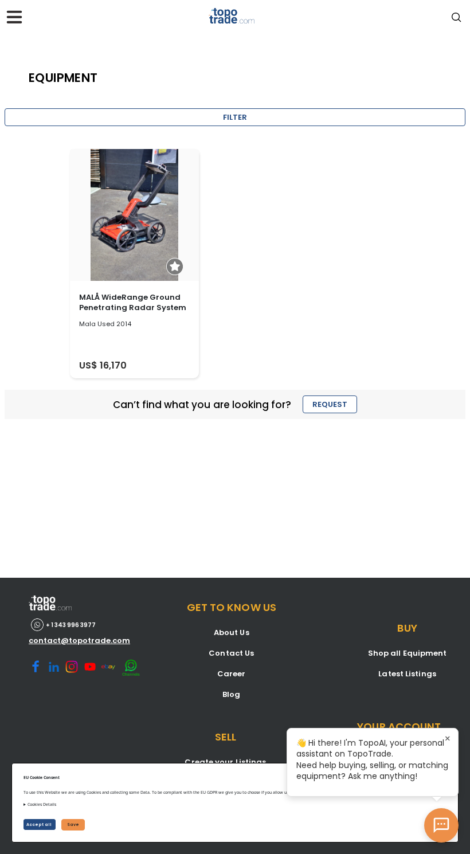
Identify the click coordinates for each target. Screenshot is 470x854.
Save (73, 824)
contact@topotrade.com (79, 640)
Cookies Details (42, 804)
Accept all (39, 824)
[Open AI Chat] (441, 825)
